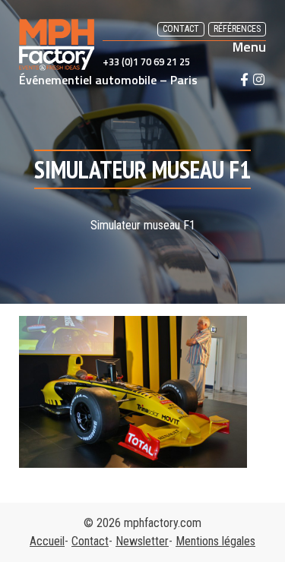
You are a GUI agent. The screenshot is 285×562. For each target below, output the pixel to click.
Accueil (47, 541)
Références (237, 29)
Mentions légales (215, 541)
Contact (181, 29)
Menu (249, 47)
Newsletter (142, 541)
